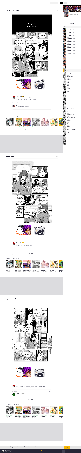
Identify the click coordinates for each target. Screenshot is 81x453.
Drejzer (17, 393)
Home (20, 2)
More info (12, 447)
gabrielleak (18, 105)
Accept (67, 447)
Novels (27, 2)
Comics (23, 2)
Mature (36, 2)
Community (32, 2)
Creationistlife (19, 96)
